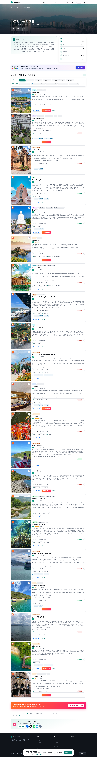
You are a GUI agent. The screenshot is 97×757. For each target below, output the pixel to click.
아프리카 (44, 2)
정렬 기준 (67, 75)
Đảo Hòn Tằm (36, 646)
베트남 (18, 7)
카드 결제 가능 (74, 83)
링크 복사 (22, 726)
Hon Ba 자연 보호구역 (38, 498)
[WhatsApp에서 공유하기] (34, 726)
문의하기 (56, 742)
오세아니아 (56, 2)
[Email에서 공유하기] (40, 726)
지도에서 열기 (37, 110)
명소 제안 (56, 744)
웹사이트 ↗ (54, 110)
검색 (80, 2)
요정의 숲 (35, 416)
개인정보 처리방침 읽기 (40, 754)
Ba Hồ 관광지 (36, 268)
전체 (23, 80)
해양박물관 (35, 386)
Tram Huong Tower (38, 180)
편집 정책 (56, 740)
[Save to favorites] (29, 90)
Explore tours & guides (77, 705)
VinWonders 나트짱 (38, 118)
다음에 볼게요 (58, 752)
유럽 (72, 2)
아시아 (50, 2)
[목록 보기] (84, 75)
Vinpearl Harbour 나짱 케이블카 (41, 553)
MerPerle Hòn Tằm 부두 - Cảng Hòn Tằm (44, 297)
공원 (62, 80)
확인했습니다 (68, 752)
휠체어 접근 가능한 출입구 (39, 83)
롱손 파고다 (35, 210)
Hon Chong (35, 240)
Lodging (39, 80)
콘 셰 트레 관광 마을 (38, 617)
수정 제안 (20, 715)
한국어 (82, 753)
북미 (63, 2)
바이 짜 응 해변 (36, 471)
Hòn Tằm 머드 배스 (37, 327)
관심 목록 (56, 746)
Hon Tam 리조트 (37, 92)
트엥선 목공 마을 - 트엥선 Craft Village (43, 354)
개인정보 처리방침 (75, 738)
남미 (68, 2)
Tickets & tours (47, 110)
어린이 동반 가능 (26, 83)
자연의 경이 (47, 80)
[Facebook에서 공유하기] (27, 726)
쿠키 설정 (73, 742)
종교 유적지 (70, 80)
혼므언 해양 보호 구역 (38, 524)
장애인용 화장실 (52, 83)
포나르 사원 (35, 150)
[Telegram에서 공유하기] (37, 726)
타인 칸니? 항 (23, 7)
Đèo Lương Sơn (37, 445)
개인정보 (23, 753)
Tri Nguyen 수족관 (37, 676)
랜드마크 (30, 80)
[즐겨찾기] (84, 2)
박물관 (56, 80)
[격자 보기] (82, 75)
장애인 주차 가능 (63, 83)
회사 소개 (56, 738)
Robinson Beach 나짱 (38, 585)
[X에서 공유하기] (30, 726)
